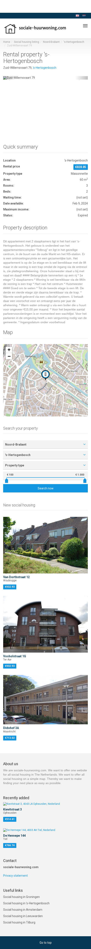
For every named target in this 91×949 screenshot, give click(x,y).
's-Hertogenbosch (73, 41)
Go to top (46, 942)
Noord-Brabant (51, 41)
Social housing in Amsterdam (22, 909)
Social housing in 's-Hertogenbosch (26, 903)
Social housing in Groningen (21, 897)
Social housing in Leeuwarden (23, 916)
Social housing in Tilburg (19, 922)
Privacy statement (15, 875)
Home (6, 41)
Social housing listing (26, 41)
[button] (9, 78)
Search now (46, 488)
